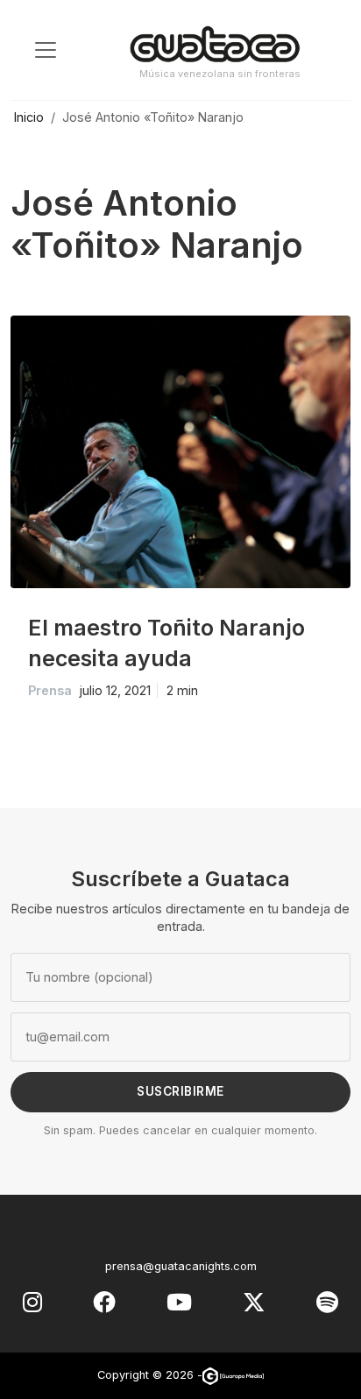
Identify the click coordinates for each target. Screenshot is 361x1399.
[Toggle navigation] (45, 49)
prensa (50, 690)
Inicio (29, 117)
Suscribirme (180, 1091)
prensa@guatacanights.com (181, 1266)
